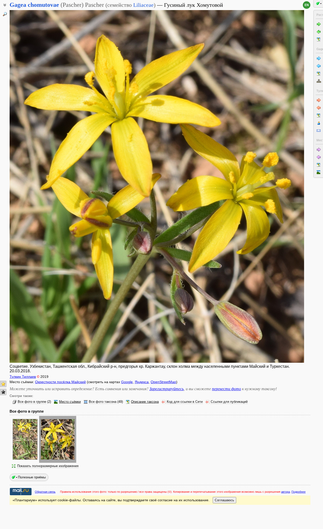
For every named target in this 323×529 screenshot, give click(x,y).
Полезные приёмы (32, 477)
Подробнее (298, 491)
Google (127, 382)
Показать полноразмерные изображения (47, 466)
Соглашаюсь (224, 500)
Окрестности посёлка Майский (60, 382)
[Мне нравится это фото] (3, 384)
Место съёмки (70, 402)
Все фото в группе (32, 402)
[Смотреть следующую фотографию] (273, 186)
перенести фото (226, 389)
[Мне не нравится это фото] (3, 392)
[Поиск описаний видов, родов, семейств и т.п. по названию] (5, 14)
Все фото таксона (102, 402)
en (307, 5)
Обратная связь (45, 491)
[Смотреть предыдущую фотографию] (40, 186)
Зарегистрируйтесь (166, 389)
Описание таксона (145, 402)
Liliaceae (143, 5)
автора (285, 491)
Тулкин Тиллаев (23, 377)
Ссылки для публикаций (229, 402)
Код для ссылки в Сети (185, 402)
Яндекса (142, 382)
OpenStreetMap (163, 382)
